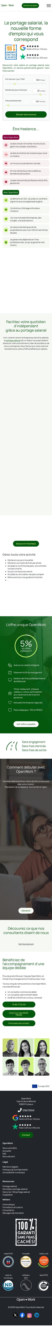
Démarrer (26, 910)
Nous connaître (10, 1148)
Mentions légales (10, 1166)
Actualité (7, 1150)
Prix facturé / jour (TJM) (15, 79)
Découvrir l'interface (26, 543)
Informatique (9, 1204)
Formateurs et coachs (13, 1207)
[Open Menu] (49, 6)
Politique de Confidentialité (15, 1169)
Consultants (8, 1210)
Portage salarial (10, 1186)
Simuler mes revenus (26, 114)
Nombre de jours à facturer (16, 90)
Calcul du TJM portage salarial (16, 1191)
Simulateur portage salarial (15, 1189)
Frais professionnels (13, 100)
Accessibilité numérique (14, 1172)
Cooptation (8, 1194)
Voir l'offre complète (26, 724)
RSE (4, 1153)
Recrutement (9, 1156)
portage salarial (13, 340)
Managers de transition (13, 1213)
